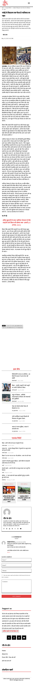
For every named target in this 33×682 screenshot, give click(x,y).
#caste (8, 325)
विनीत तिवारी (14, 380)
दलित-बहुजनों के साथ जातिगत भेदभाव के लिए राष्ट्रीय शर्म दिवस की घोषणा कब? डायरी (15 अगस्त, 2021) (16, 222)
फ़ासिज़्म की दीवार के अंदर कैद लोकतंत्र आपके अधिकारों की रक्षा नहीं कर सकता (9, 499)
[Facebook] (3, 42)
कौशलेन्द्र (4, 479)
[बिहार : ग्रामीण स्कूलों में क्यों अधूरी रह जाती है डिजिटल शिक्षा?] (6, 387)
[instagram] (6, 528)
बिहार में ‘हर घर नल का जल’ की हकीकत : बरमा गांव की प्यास (16, 455)
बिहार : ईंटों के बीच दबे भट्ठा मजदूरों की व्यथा (12, 443)
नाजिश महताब (4, 445)
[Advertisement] (16, 350)
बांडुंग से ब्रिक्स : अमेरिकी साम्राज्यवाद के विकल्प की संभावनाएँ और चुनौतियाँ (21, 397)
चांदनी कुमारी (14, 390)
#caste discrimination (16, 325)
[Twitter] (7, 42)
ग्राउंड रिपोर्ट (8, 8)
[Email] (14, 42)
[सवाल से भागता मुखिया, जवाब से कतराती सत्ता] (6, 429)
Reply (8, 552)
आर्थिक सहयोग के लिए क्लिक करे (10, 631)
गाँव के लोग (5, 34)
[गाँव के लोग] (6, 512)
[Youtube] (24, 637)
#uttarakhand (19, 327)
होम (3, 8)
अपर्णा (3, 465)
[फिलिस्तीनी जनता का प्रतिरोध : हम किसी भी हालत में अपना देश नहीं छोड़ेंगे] (6, 377)
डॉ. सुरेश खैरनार (15, 410)
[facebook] (3, 528)
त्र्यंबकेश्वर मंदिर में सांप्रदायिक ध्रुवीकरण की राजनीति (24, 498)
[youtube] (20, 528)
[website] (18, 528)
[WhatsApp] (11, 42)
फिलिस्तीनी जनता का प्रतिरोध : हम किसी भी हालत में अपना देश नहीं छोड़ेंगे (21, 376)
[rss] (12, 528)
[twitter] (15, 528)
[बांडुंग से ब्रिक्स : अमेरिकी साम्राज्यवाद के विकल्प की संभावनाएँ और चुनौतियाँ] (6, 398)
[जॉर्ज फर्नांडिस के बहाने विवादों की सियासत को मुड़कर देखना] (6, 418)
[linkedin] (9, 528)
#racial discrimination (8, 327)
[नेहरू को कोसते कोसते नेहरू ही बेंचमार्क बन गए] (6, 408)
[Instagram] (19, 637)
